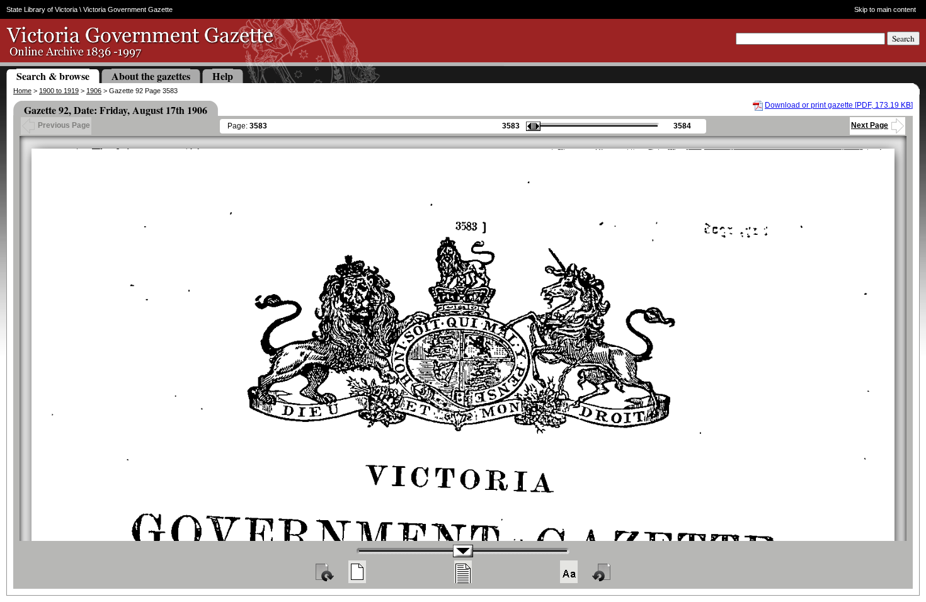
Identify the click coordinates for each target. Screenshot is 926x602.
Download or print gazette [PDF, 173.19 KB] (839, 105)
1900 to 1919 (59, 90)
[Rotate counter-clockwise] (602, 572)
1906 (93, 90)
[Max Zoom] (568, 572)
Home (22, 90)
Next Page (869, 125)
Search (903, 38)
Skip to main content (885, 9)
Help (222, 76)
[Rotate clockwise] (324, 572)
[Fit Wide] (463, 572)
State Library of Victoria (41, 9)
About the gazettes (150, 76)
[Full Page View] (357, 572)
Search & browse (52, 76)
